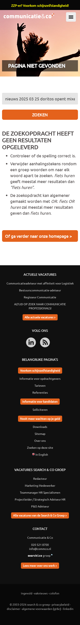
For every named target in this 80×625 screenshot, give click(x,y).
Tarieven (40, 385)
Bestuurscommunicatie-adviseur (40, 290)
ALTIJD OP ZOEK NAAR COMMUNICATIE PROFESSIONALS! (40, 306)
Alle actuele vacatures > (40, 317)
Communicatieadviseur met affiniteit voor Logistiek (40, 283)
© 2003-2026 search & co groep (30, 604)
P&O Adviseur (40, 506)
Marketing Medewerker (40, 485)
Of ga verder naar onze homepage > (38, 236)
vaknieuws (41, 593)
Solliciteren (40, 409)
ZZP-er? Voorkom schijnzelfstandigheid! (40, 5)
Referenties (40, 392)
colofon (54, 593)
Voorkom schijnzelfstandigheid (40, 370)
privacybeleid (60, 604)
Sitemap (40, 433)
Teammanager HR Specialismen (40, 492)
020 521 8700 (40, 544)
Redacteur (40, 478)
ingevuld (26, 593)
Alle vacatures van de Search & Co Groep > (40, 515)
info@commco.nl (40, 549)
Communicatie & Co (40, 537)
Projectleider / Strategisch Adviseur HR (40, 499)
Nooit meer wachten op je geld (40, 418)
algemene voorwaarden (37, 609)
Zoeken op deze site (40, 447)
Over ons (40, 440)
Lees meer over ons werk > (40, 565)
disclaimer (13, 609)
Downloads (40, 427)
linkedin (68, 609)
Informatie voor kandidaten (40, 401)
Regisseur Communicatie (40, 297)
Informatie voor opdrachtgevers (40, 378)
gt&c (57, 609)
